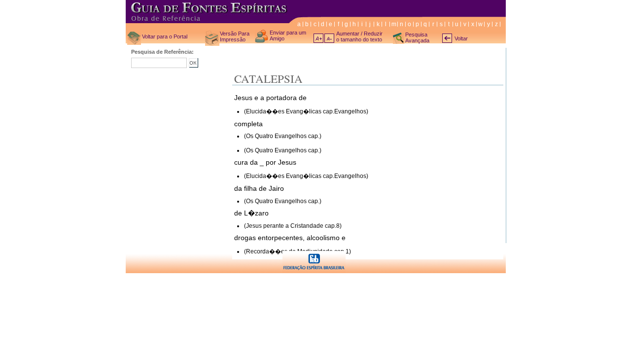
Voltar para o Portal (164, 36)
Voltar (461, 38)
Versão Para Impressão (234, 36)
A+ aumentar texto (318, 38)
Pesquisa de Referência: (162, 52)
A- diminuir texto (329, 38)
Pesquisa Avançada (417, 37)
